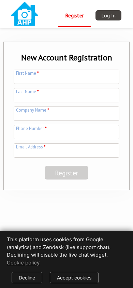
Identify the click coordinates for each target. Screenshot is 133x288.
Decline (27, 277)
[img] (24, 13)
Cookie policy (23, 262)
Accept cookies (74, 277)
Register (74, 15)
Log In (108, 15)
